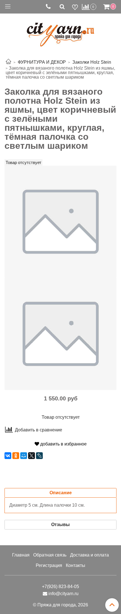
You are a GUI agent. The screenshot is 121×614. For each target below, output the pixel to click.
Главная (21, 555)
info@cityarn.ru (63, 593)
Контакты (75, 565)
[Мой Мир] (23, 455)
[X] (31, 455)
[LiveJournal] (39, 455)
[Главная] (8, 62)
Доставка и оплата (89, 555)
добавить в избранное (63, 444)
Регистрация (49, 565)
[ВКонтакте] (8, 455)
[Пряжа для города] (60, 31)
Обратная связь (49, 555)
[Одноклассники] (15, 455)
